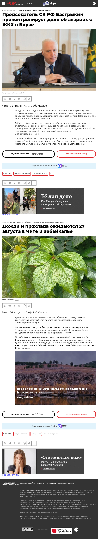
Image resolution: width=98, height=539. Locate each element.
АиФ (17, 300)
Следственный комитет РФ (13, 93)
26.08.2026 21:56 (8, 222)
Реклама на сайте (27, 483)
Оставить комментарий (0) (76, 154)
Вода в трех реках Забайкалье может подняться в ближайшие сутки (52, 390)
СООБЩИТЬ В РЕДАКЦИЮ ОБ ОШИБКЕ (60, 483)
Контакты (40, 483)
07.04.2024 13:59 (8, 10)
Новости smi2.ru (10, 214)
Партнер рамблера (42, 529)
